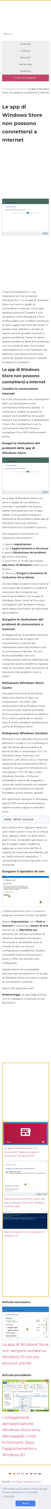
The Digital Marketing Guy (26, 1481)
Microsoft (25, 57)
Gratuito (25, 50)
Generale (25, 44)
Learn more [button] (9, 1496)
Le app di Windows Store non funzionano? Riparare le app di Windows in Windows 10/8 (21, 1152)
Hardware (25, 71)
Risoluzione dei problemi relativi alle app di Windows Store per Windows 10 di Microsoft (24, 1203)
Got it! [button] (26, 1503)
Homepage (8, 89)
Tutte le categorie (25, 77)
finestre (21, 89)
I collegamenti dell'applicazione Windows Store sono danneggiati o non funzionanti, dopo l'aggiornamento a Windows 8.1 (21, 1436)
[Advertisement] (25, 16)
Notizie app (25, 64)
